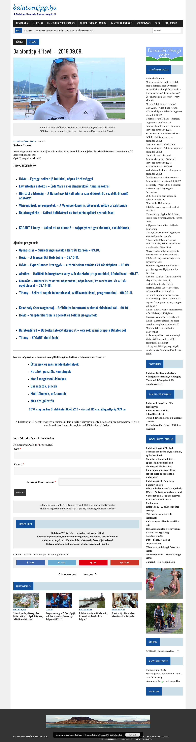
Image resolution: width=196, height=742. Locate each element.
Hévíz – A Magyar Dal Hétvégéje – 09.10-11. (49, 257)
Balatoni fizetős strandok (93, 23)
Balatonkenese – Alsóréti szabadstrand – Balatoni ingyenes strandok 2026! (163, 170)
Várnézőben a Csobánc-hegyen (163, 495)
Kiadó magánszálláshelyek (48, 378)
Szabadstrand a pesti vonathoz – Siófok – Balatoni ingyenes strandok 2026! (163, 137)
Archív (49, 610)
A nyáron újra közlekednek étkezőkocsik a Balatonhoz (123, 615)
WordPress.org (154, 677)
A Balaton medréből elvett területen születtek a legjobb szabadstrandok (77, 127)
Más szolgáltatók (42, 400)
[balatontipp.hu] (40, 10)
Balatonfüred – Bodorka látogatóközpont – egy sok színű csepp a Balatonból (72, 330)
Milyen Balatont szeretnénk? (161, 104)
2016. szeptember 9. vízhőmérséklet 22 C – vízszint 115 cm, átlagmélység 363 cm (77, 409)
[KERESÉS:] (167, 30)
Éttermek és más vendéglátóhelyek (55, 364)
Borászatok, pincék (44, 386)
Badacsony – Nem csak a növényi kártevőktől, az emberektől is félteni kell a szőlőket (163, 339)
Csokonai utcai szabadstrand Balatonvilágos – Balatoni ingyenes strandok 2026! (164, 148)
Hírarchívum (21, 23)
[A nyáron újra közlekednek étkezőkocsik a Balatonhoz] (125, 605)
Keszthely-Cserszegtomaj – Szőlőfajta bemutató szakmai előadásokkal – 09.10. (74, 307)
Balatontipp (40, 554)
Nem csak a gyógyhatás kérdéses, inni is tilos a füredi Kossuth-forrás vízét (164, 218)
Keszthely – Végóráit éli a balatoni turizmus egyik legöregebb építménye (163, 188)
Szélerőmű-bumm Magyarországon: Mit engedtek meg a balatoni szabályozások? (162, 82)
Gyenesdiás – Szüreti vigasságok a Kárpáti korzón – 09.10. (59, 249)
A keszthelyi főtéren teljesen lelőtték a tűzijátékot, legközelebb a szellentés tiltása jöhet (163, 243)
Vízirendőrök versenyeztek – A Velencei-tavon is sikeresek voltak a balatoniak (73, 205)
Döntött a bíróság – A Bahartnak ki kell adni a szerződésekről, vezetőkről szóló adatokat (73, 195)
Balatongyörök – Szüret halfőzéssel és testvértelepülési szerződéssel (66, 212)
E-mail (19, 464)
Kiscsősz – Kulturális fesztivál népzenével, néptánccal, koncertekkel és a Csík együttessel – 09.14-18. (72, 283)
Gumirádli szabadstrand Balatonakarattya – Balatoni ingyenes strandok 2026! (160, 159)
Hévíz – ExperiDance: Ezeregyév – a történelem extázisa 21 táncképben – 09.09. (75, 264)
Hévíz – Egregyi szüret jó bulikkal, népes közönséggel (56, 178)
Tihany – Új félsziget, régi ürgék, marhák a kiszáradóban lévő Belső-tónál (164, 350)
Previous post (69, 574)
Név (17, 448)
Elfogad (132, 735)
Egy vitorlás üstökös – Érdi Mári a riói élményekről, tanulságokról (64, 186)
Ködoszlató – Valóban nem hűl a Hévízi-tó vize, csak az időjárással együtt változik (163, 258)
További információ (114, 735)
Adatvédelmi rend (171, 673)
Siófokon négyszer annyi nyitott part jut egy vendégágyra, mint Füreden (77, 131)
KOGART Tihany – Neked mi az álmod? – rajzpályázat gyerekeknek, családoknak (74, 227)
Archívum (151, 650)
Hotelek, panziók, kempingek (51, 371)
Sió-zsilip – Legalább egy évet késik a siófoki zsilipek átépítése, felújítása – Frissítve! (28, 616)
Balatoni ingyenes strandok (61, 23)
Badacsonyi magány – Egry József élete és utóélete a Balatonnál (160, 473)
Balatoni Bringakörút (121, 23)
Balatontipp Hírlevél (58, 554)
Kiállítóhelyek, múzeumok (48, 393)
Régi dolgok (171, 23)
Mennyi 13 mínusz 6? (41, 481)
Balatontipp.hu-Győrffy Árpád (27, 736)
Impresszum (152, 669)
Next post (88, 574)
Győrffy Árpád (28, 141)
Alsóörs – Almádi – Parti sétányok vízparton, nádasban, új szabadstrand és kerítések (163, 280)
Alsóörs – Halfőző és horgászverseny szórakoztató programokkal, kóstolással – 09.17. (79, 273)
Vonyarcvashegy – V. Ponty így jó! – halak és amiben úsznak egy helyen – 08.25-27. (60, 616)
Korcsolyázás (144, 23)
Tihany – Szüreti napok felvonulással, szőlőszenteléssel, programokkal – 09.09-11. (76, 292)
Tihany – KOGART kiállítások (38, 337)
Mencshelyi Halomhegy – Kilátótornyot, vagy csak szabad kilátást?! (162, 207)
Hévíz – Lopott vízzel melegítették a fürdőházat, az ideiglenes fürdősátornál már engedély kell (164, 313)
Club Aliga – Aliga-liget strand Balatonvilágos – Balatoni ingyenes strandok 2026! (164, 111)
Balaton (28, 554)
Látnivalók (38, 23)
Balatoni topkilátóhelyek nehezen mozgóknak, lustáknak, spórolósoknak (77, 536)
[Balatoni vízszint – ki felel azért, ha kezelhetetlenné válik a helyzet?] (92, 605)
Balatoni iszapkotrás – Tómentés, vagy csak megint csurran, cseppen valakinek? (164, 302)
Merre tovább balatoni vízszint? (162, 250)
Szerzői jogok (153, 673)
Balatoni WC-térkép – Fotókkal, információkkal (77, 533)
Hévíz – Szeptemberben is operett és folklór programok (58, 314)
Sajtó (158, 23)
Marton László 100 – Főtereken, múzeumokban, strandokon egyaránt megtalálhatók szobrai (162, 291)
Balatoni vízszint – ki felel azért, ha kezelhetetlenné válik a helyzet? (93, 616)
